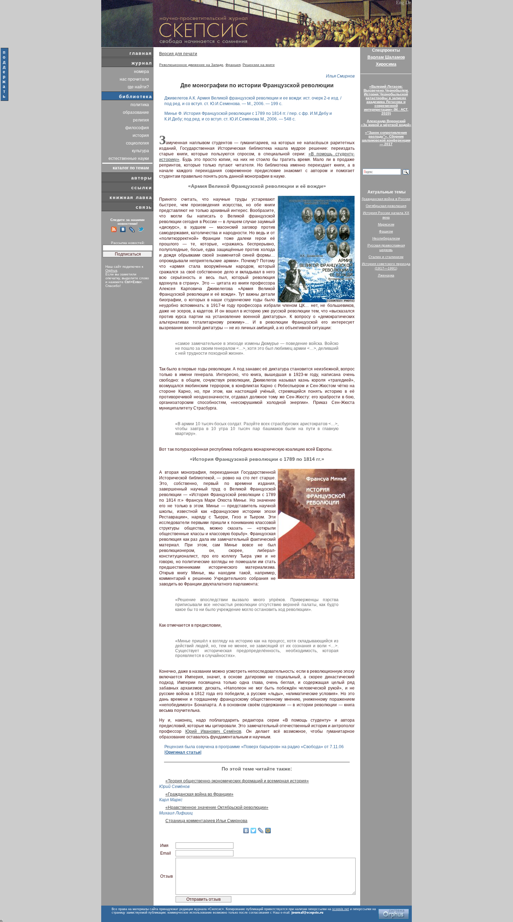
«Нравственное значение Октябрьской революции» (216, 807)
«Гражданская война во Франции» (199, 794)
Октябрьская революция (386, 206)
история (141, 135)
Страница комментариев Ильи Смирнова (206, 820)
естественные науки (129, 158)
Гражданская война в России (386, 199)
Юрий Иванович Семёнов (213, 731)
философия (137, 127)
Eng (400, 2)
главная (140, 53)
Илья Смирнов (340, 76)
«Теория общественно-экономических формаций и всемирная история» (237, 781)
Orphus (111, 270)
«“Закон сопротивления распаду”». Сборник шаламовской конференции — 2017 (386, 138)
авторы (141, 177)
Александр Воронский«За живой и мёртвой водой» (386, 123)
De (408, 2)
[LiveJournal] (261, 830)
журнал (142, 63)
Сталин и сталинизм (386, 257)
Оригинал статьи (182, 752)
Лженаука (386, 275)
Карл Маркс (171, 799)
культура (140, 150)
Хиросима (386, 64)
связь (144, 207)
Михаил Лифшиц (176, 813)
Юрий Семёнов (174, 786)
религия (141, 120)
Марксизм (386, 224)
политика (140, 104)
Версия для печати (178, 53)
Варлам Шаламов (386, 57)
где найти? (138, 86)
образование (136, 112)
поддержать (4, 74)
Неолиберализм (386, 238)
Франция (232, 65)
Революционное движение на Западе (191, 65)
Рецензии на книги (259, 65)
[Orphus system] (393, 914)
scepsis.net (340, 909)
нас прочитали (134, 79)
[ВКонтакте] (246, 830)
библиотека (135, 96)
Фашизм (386, 231)
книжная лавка (131, 197)
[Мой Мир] (268, 830)
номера (141, 71)
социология (137, 143)
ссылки (141, 187)
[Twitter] (253, 830)
